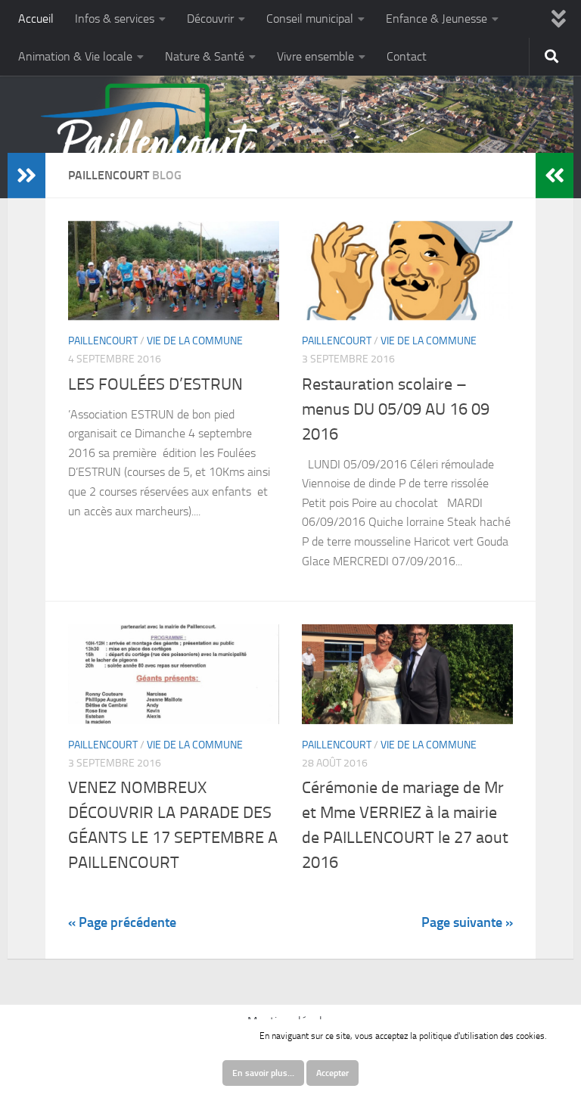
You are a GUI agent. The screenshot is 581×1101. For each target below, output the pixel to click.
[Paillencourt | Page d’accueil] (149, 147)
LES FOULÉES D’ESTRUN (155, 384)
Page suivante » (467, 922)
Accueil (36, 18)
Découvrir (210, 18)
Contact (407, 56)
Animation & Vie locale (75, 56)
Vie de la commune (195, 340)
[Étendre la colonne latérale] (26, 175)
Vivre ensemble (315, 56)
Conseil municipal (309, 18)
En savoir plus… (263, 1073)
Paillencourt (103, 340)
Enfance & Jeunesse (436, 18)
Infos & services (114, 18)
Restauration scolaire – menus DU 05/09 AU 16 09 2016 (395, 409)
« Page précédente (122, 922)
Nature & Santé (204, 56)
